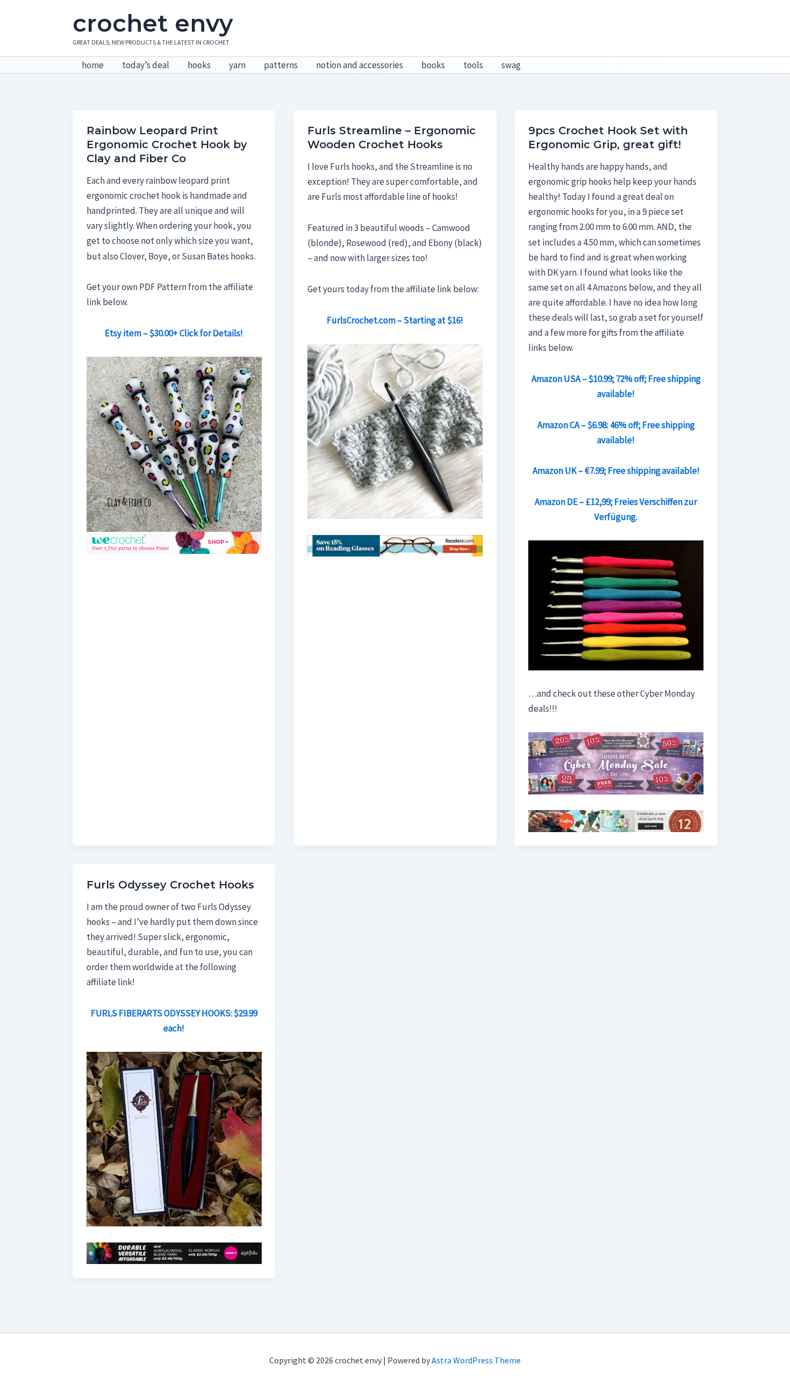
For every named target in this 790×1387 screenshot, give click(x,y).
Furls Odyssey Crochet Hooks (170, 884)
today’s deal (145, 65)
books (433, 65)
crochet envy (153, 23)
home (93, 65)
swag (511, 65)
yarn (237, 65)
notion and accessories (359, 65)
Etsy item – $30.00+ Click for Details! (174, 333)
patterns (281, 65)
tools (473, 65)
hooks (199, 65)
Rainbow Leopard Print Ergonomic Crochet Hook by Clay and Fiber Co (167, 144)
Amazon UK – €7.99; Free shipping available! (616, 470)
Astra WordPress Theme (476, 1360)
